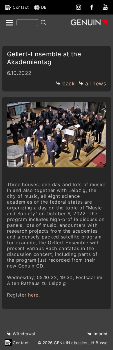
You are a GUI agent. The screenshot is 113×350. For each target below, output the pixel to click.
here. (34, 295)
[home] (9, 23)
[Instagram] (78, 7)
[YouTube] (105, 7)
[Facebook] (91, 7)
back (68, 83)
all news (95, 83)
